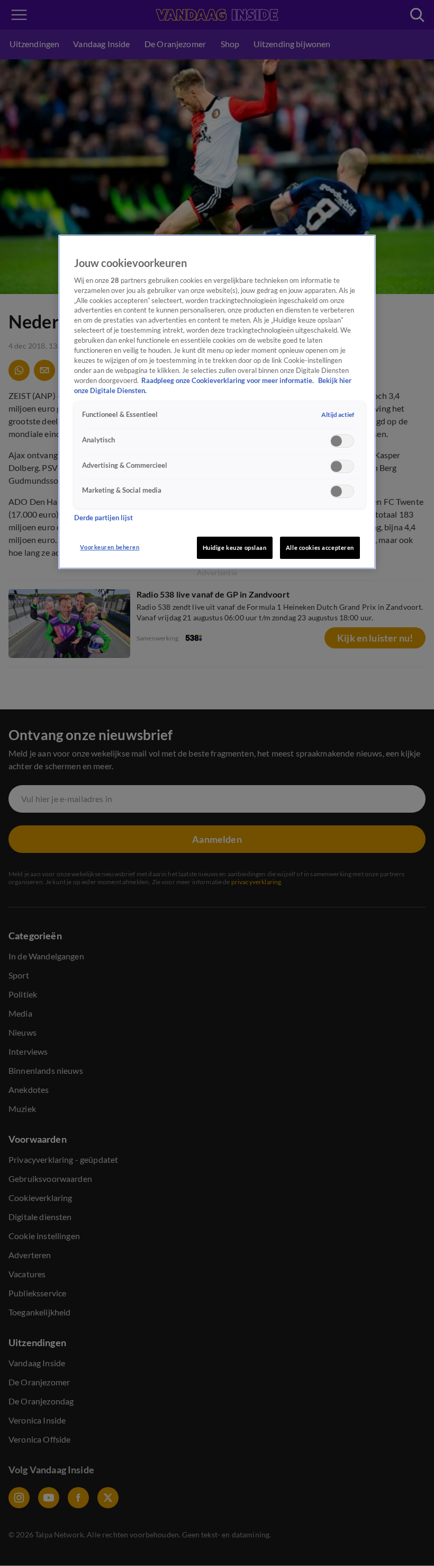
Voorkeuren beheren (109, 547)
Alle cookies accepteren (320, 547)
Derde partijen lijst (103, 518)
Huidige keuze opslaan (235, 547)
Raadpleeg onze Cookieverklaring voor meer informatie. (228, 381)
